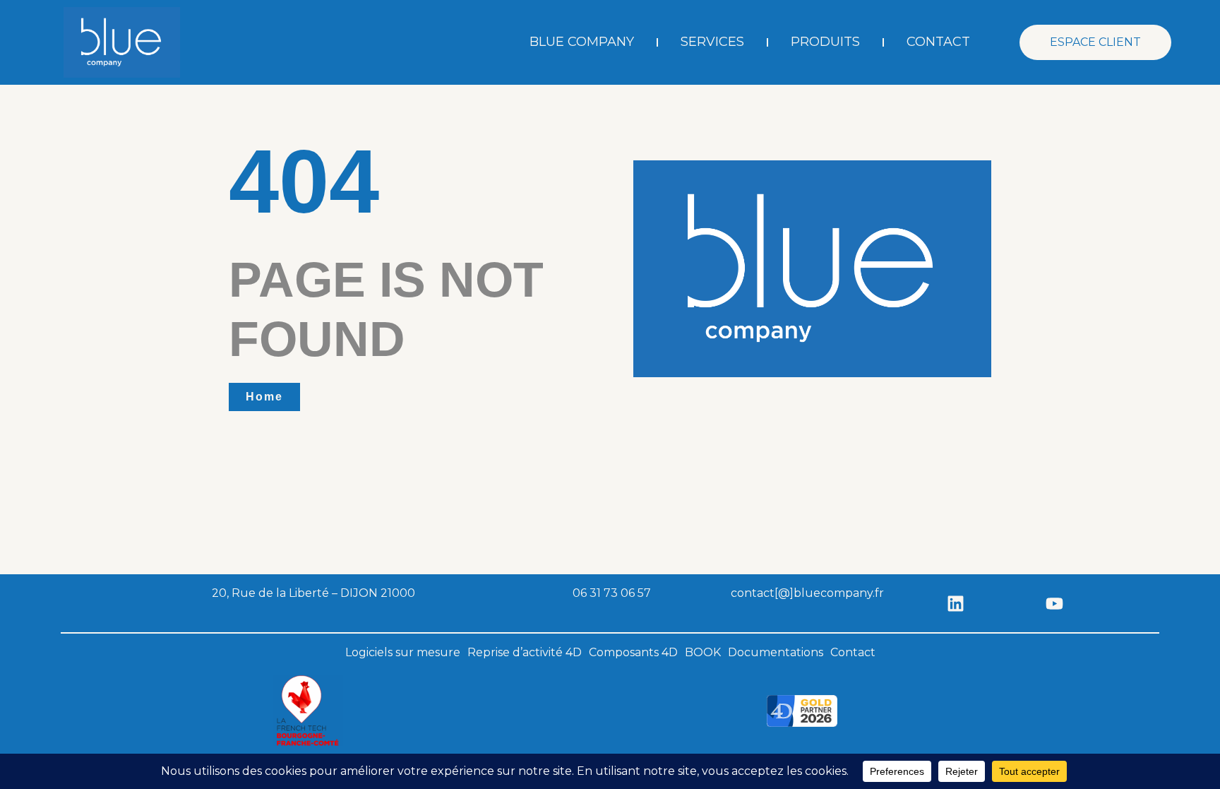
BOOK (703, 652)
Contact (852, 652)
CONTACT (938, 41)
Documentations (775, 652)
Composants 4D (633, 652)
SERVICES (712, 41)
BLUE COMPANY (582, 41)
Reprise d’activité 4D (524, 652)
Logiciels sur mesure (402, 652)
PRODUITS (825, 41)
